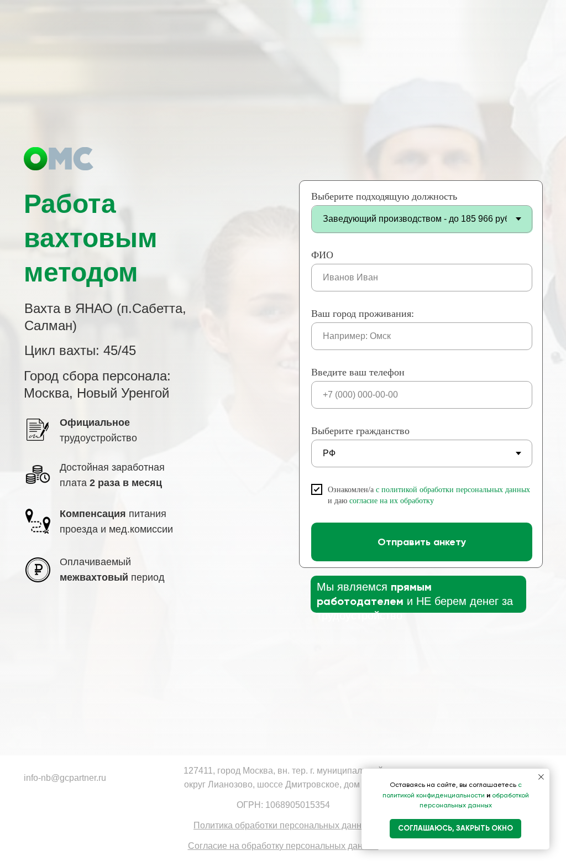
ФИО (322, 254)
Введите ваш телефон (358, 372)
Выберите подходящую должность (384, 196)
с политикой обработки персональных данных (453, 490)
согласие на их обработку (391, 501)
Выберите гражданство (360, 430)
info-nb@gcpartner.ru (65, 777)
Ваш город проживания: (362, 313)
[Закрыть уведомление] (541, 776)
